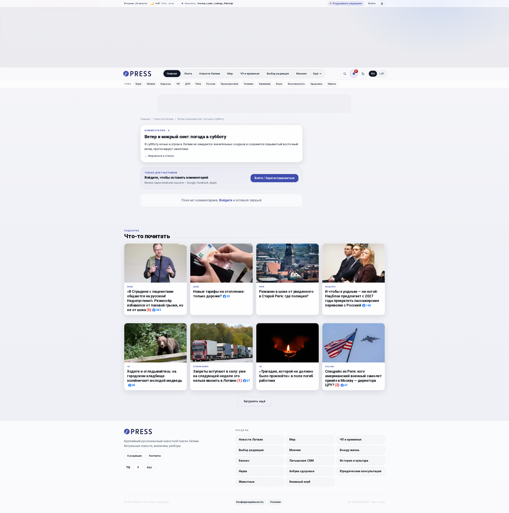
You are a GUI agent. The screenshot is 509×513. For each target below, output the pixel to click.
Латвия (151, 83)
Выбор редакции (278, 73)
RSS (149, 467)
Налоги (332, 83)
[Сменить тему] (363, 74)
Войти (371, 3)
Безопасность (296, 83)
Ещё (316, 73)
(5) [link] (149, 310)
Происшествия (229, 83)
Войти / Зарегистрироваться (274, 178)
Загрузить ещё (254, 401)
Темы (127, 84)
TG (128, 467)
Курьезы (165, 83)
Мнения (301, 73)
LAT (381, 73)
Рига (198, 83)
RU (373, 73)
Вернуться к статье (159, 155)
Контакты (155, 455)
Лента (188, 73)
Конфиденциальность (250, 501)
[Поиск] (345, 74)
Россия (210, 83)
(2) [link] (337, 385)
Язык (279, 83)
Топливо (249, 83)
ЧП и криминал (249, 73)
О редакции (134, 455)
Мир (230, 73)
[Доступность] (382, 3)
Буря (138, 83)
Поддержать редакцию (346, 3)
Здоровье (316, 83)
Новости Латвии (209, 73)
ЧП (178, 83)
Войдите (225, 200)
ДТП (187, 83)
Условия (275, 501)
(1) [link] (239, 380)
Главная (172, 73)
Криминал (264, 83)
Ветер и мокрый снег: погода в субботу (201, 118)
